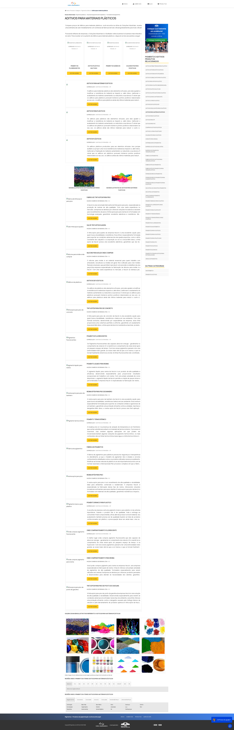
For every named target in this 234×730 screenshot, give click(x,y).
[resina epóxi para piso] (74, 476)
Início (126, 4)
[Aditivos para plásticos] (128, 664)
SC (96, 684)
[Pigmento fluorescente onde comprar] (153, 664)
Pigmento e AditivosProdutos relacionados (154, 59)
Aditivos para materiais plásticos (155, 112)
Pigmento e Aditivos (151, 274)
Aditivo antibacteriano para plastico (156, 66)
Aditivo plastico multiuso (153, 89)
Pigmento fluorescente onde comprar (154, 205)
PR (92, 684)
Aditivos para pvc (150, 123)
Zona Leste (104, 699)
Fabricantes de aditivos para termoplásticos (154, 160)
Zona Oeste (88, 699)
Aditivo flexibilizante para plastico (156, 77)
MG (79, 684)
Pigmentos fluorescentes (153, 223)
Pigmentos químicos (151, 250)
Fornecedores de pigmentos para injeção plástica (155, 178)
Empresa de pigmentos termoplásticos (96, 14)
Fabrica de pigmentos (152, 155)
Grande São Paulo (114, 699)
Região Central (70, 699)
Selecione (69, 684)
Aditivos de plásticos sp (152, 104)
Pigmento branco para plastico (155, 201)
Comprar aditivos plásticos (154, 127)
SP (88, 684)
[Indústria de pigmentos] (128, 645)
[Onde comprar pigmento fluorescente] (75, 534)
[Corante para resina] (102, 664)
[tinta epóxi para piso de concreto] (75, 312)
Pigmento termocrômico (153, 214)
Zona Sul (96, 699)
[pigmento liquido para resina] (75, 368)
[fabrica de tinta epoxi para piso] (75, 201)
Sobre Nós (137, 4)
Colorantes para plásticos (153, 135)
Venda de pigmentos (151, 259)
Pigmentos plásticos (81, 14)
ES (84, 684)
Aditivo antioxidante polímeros (155, 73)
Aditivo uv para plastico (152, 100)
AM (125, 684)
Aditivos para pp (150, 120)
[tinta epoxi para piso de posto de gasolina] (75, 590)
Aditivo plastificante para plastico (156, 93)
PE (105, 684)
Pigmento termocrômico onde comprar (154, 218)
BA (109, 684)
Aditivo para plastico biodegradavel (156, 85)
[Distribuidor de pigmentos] (153, 645)
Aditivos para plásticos (152, 116)
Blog (150, 4)
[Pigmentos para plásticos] (102, 627)
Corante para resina (152, 139)
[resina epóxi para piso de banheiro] (75, 395)
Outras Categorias (154, 266)
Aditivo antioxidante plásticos (154, 70)
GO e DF (119, 684)
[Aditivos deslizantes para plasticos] (128, 627)
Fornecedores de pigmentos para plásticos (155, 183)
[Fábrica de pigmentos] (74, 449)
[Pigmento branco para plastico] (75, 506)
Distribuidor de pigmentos (153, 143)
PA (129, 684)
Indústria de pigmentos (152, 192)
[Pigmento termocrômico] (75, 421)
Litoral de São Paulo (126, 699)
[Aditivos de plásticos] (74, 282)
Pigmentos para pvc (151, 242)
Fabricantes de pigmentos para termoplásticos (155, 169)
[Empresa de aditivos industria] (153, 627)
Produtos (163, 4)
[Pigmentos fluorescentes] (75, 340)
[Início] (73, 4)
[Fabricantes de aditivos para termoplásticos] (77, 627)
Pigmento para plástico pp (153, 210)
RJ (75, 684)
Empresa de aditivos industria (154, 146)
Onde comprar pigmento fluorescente (153, 196)
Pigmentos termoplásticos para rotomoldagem (155, 254)
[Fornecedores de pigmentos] (77, 645)
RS (101, 684)
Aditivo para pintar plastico (154, 81)
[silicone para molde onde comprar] (75, 257)
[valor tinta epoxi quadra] (74, 227)
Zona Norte (80, 699)
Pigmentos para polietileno (153, 238)
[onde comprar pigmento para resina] (75, 562)
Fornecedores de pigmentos (113, 14)
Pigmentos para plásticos (153, 230)
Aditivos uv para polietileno (154, 131)
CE (113, 684)
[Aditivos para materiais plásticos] (84, 177)
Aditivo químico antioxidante (154, 97)
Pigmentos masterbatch (153, 226)
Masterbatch (149, 270)
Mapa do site (147, 717)
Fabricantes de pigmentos (153, 165)
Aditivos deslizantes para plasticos (156, 108)
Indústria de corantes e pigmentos (156, 188)
